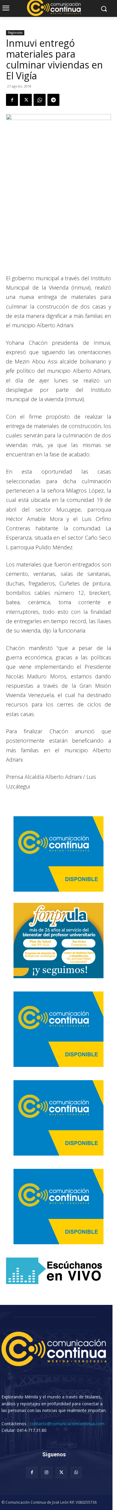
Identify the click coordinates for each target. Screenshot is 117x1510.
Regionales (15, 32)
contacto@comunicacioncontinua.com (67, 1423)
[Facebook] (12, 100)
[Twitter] (26, 100)
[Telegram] (53, 100)
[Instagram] (46, 1472)
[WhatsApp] (40, 100)
